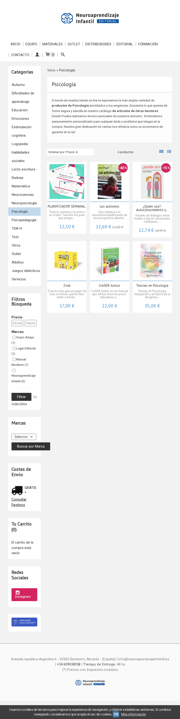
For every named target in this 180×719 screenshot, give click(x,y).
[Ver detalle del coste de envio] (18, 491)
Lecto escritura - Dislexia (25, 173)
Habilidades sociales (20, 156)
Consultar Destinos (18, 502)
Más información (133, 714)
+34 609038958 (68, 664)
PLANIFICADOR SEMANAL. (67, 206)
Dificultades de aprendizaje (23, 97)
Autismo (18, 85)
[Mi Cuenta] (37, 55)
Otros (16, 245)
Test (15, 237)
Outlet (74, 44)
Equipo (31, 44)
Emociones (20, 118)
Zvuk (67, 285)
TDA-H (17, 228)
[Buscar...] (62, 55)
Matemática (21, 186)
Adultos (18, 262)
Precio (16, 317)
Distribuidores (98, 44)
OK (116, 714)
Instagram (23, 597)
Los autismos (109, 206)
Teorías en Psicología (152, 285)
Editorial (124, 44)
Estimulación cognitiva (21, 131)
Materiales (52, 44)
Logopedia (20, 144)
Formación (148, 44)
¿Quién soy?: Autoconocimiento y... (152, 208)
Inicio (15, 44)
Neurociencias (23, 195)
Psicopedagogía (24, 220)
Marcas (17, 332)
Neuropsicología (24, 203)
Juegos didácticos (26, 271)
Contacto (20, 55)
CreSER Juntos (109, 285)
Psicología (20, 211)
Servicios (19, 279)
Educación (20, 110)
